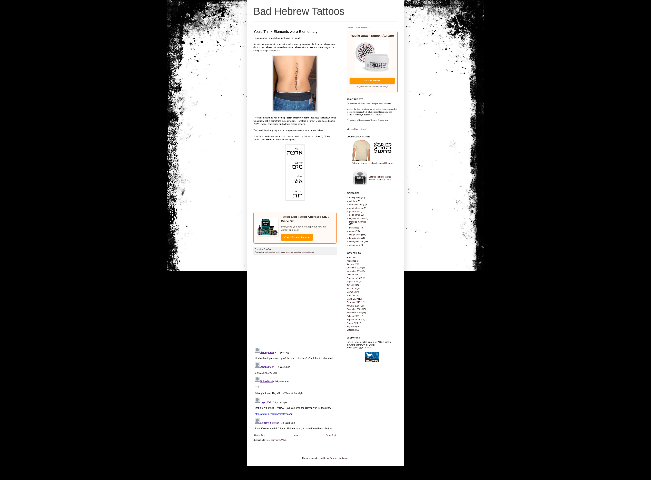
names (352, 231)
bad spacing (270, 252)
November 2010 (354, 271)
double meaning (356, 204)
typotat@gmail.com (362, 347)
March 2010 (352, 299)
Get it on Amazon (372, 81)
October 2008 (353, 330)
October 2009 (353, 316)
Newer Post (259, 435)
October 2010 (353, 275)
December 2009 (354, 309)
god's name (280, 252)
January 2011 (353, 264)
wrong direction (308, 252)
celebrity (353, 201)
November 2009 (354, 312)
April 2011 (351, 261)
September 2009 (354, 319)
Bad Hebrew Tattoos (298, 11)
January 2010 (353, 306)
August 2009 (352, 323)
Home (295, 435)
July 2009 (351, 326)
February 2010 (353, 302)
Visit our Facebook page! (357, 129)
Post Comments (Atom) (276, 440)
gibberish (353, 211)
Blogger (345, 458)
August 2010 (352, 281)
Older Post (331, 435)
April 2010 (351, 295)
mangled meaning (293, 252)
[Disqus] (295, 301)
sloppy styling (355, 235)
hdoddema (324, 458)
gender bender (356, 208)
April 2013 (351, 257)
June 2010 (352, 288)
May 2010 (351, 292)
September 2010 (354, 278)
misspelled (354, 228)
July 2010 (351, 285)
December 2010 (354, 268)
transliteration (355, 238)
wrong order (354, 245)
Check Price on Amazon (297, 237)
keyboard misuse (357, 218)
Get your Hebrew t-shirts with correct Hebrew (372, 163)
